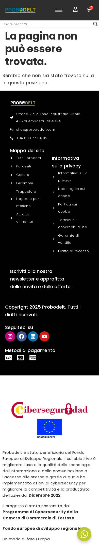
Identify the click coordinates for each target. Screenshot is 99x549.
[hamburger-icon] (58, 10)
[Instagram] (10, 336)
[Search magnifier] (95, 24)
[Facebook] (21, 336)
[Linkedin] (33, 336)
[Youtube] (44, 336)
